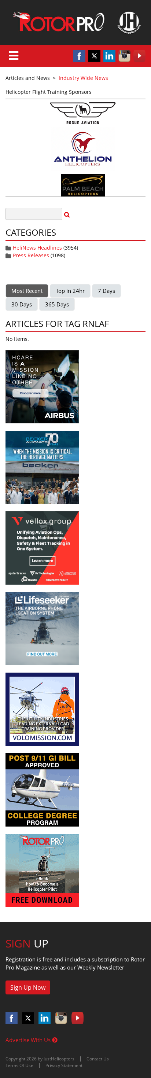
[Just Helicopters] (75, 22)
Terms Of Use (19, 1065)
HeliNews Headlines (37, 247)
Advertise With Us (28, 1040)
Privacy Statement (63, 1065)
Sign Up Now (27, 987)
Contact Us (97, 1059)
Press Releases (31, 255)
